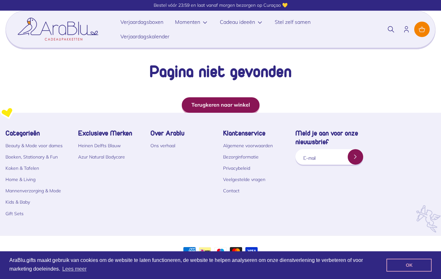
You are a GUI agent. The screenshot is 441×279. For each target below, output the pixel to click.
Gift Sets (14, 213)
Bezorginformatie (241, 157)
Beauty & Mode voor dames (34, 146)
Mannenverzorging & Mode (33, 191)
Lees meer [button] (74, 269)
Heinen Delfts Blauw (99, 146)
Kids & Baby (17, 202)
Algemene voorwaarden (248, 146)
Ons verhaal (162, 146)
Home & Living (20, 179)
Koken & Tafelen (22, 168)
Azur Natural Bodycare (101, 157)
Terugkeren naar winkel (220, 104)
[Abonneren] (355, 157)
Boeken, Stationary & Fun (31, 157)
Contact (231, 191)
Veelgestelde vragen (244, 179)
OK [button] (409, 265)
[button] (391, 29)
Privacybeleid (236, 168)
